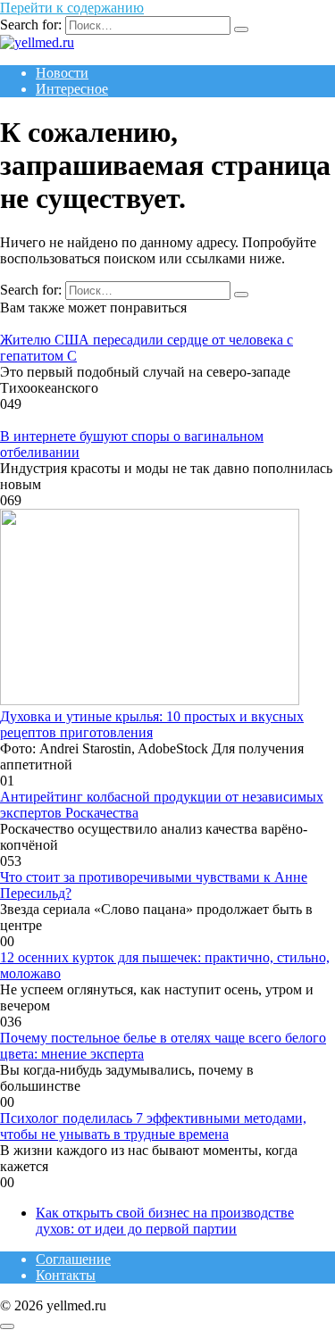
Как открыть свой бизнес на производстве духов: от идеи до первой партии (165, 1220)
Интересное (72, 88)
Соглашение (73, 1259)
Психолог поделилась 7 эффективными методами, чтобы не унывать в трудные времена (153, 1126)
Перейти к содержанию (72, 7)
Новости (62, 72)
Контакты (66, 1275)
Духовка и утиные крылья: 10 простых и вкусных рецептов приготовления (152, 724)
